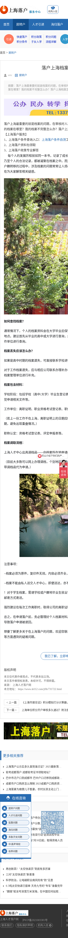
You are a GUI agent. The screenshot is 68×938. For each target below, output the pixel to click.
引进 (9, 39)
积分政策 (36, 36)
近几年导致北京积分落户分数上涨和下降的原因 (33, 823)
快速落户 (22, 36)
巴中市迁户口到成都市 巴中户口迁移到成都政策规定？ (34, 778)
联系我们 (7, 925)
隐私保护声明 (25, 925)
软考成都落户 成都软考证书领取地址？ (29, 772)
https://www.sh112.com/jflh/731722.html (40, 689)
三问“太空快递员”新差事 (20, 874)
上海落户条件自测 (54, 139)
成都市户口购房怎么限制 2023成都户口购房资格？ (34, 783)
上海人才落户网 (22, 685)
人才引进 (38, 24)
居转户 (20, 24)
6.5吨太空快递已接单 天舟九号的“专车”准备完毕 (34, 885)
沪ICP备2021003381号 (35, 920)
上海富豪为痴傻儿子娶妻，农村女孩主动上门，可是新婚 (34, 789)
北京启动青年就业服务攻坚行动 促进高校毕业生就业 (34, 834)
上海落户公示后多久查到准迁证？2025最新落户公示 (34, 766)
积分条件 (22, 41)
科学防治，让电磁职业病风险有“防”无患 (29, 880)
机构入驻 (43, 925)
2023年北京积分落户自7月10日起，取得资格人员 (34, 840)
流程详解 (51, 41)
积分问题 (51, 36)
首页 (6, 24)
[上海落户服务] (21, 7)
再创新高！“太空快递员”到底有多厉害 (28, 868)
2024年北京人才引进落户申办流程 (26, 817)
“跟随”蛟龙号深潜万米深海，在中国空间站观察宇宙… (34, 891)
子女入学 (36, 41)
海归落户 (57, 24)
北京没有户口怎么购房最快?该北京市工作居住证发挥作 (34, 829)
